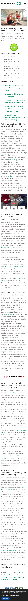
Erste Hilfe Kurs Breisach (17, 393)
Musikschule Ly (6, 248)
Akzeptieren (5, 598)
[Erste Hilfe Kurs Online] (14, 47)
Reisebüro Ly (9, 314)
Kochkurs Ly (13, 160)
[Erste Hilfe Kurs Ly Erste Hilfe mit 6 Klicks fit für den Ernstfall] (14, 17)
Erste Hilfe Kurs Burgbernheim (11, 550)
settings (17, 595)
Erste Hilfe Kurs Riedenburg (14, 266)
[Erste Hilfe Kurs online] (11, 3)
